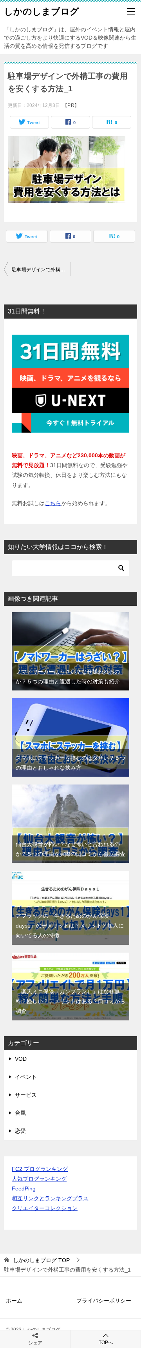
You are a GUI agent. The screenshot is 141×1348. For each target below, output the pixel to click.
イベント (26, 1077)
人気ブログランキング (39, 1179)
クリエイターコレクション (45, 1208)
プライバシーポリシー (103, 1300)
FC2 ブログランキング (40, 1169)
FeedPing (24, 1188)
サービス (26, 1095)
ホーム (14, 1300)
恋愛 (20, 1131)
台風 (20, 1113)
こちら (53, 503)
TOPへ (106, 1342)
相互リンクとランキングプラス (50, 1198)
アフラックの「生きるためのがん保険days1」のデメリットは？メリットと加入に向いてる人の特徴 (70, 926)
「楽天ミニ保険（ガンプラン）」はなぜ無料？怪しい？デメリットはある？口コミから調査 (70, 1001)
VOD (21, 1059)
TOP (41, 1260)
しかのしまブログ (41, 11)
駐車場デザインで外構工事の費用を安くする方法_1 (41, 269)
